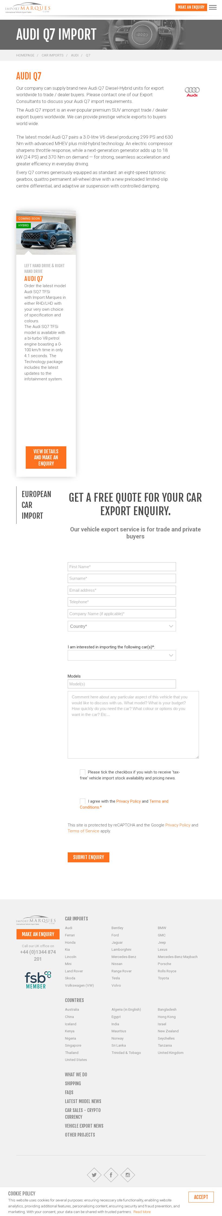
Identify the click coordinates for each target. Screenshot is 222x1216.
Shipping (73, 1083)
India (115, 1024)
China (69, 1016)
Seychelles (166, 1038)
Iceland (70, 1024)
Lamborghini (121, 949)
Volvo (116, 985)
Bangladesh (167, 1009)
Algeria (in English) (126, 1009)
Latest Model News (83, 1101)
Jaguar (117, 942)
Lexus (162, 949)
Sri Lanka (119, 1045)
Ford (115, 935)
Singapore (73, 1045)
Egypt (116, 1016)
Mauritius (119, 1031)
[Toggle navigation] (213, 7)
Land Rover (74, 971)
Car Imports (53, 55)
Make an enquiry (191, 7)
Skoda (70, 978)
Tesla (116, 978)
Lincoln (70, 956)
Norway (117, 1038)
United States (76, 1059)
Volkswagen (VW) (79, 985)
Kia (67, 949)
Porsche (164, 964)
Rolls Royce (167, 971)
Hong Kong (167, 1016)
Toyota (163, 978)
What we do (76, 1074)
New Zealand (168, 1031)
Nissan (117, 964)
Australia (72, 1009)
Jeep (162, 942)
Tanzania (165, 1045)
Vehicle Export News (84, 1126)
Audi (75, 55)
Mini (68, 964)
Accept (201, 1197)
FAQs (69, 1092)
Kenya (69, 1031)
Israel (162, 1024)
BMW (162, 928)
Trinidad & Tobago (126, 1052)
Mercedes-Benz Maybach (178, 956)
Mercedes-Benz (124, 956)
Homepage (25, 55)
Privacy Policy (128, 801)
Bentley (117, 928)
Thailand (72, 1052)
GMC (162, 935)
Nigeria (70, 1038)
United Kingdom (171, 1052)
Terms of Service (83, 831)
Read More (142, 1212)
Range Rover (122, 971)
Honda (70, 942)
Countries (74, 1000)
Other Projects (80, 1135)
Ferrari (70, 935)
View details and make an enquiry (46, 457)
